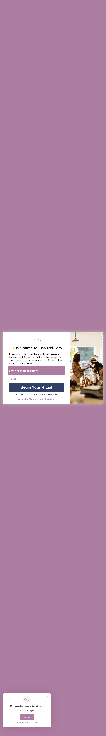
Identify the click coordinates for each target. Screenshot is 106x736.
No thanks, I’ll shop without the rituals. (36, 399)
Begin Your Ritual (36, 387)
